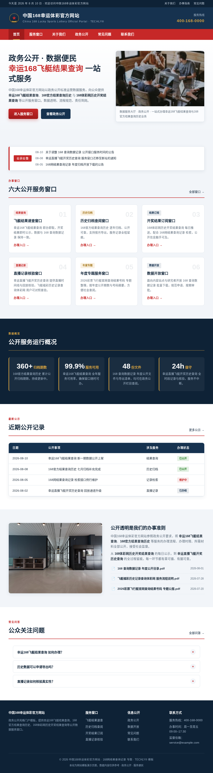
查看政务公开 (55, 114)
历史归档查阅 (94, 726)
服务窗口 (36, 34)
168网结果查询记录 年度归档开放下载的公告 (75, 164)
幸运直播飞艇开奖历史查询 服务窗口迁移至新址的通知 (81, 158)
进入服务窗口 (23, 114)
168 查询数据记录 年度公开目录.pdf (141, 568)
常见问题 (199, 3)
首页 (16, 34)
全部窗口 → (196, 191)
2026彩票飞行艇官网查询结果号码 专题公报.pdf (149, 588)
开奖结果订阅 (94, 733)
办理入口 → (21, 245)
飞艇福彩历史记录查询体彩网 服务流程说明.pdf (148, 578)
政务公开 (81, 34)
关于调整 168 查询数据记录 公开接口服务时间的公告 (80, 152)
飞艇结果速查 (94, 720)
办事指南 (184, 3)
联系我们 (127, 34)
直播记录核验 (94, 739)
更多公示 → (196, 430)
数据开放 (133, 726)
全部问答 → (196, 633)
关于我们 (170, 3)
